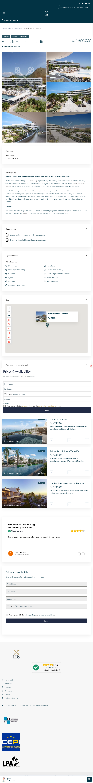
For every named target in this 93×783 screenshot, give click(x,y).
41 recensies (27, 527)
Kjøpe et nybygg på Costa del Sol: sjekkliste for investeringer (26, 705)
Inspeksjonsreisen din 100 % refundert (74, 7)
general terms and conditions (49, 406)
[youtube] (86, 4)
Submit (46, 621)
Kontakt (8, 694)
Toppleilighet (18, 28)
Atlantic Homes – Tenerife (58, 314)
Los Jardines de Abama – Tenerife (67, 483)
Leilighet (10, 28)
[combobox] (10, 606)
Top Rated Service (50, 667)
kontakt (26, 213)
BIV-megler (9, 691)
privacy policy (29, 615)
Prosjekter (8, 683)
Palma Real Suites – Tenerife (64, 451)
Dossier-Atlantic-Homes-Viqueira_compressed (27, 235)
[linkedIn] (82, 4)
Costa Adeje (33, 181)
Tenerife (17, 46)
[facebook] (79, 4)
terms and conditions (46, 615)
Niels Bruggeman (11, 779)
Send (47, 410)
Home (4, 28)
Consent (8, 612)
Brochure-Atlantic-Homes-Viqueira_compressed (28, 240)
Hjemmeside (9, 680)
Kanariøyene (8, 46)
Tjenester (8, 687)
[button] (52, 330)
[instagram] (89, 4)
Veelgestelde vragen (12, 698)
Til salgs (6, 36)
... (75, 429)
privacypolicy (27, 406)
